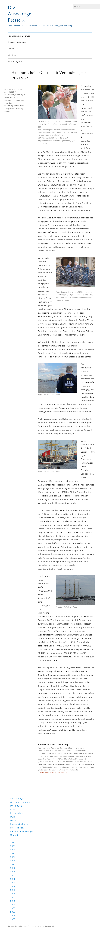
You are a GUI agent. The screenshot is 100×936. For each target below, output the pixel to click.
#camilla (7, 103)
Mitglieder (12, 55)
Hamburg (19, 109)
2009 (12, 904)
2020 (12, 864)
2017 (12, 875)
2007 (12, 912)
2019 (12, 868)
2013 (12, 890)
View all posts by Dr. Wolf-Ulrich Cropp (54, 773)
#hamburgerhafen (11, 106)
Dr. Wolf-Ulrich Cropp (13, 89)
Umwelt (14, 835)
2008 (12, 908)
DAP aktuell (16, 806)
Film (12, 809)
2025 (12, 846)
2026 (12, 842)
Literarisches (16, 813)
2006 (12, 915)
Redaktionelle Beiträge (19, 36)
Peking (7, 111)
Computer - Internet (20, 802)
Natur (13, 820)
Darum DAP (13, 48)
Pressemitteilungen (17, 42)
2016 (12, 879)
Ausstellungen (17, 798)
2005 (12, 919)
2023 (12, 853)
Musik (13, 817)
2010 (12, 901)
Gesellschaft (9, 95)
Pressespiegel (17, 828)
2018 (12, 871)
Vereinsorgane (15, 61)
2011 (12, 897)
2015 (12, 882)
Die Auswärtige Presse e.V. (18, 926)
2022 (12, 857)
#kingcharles (9, 109)
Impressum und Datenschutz (43, 926)
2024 (12, 849)
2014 (12, 886)
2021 (12, 860)
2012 (12, 893)
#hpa (22, 106)
